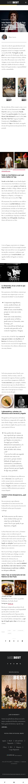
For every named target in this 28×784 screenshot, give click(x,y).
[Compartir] (5, 641)
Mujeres (18, 747)
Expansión (10, 743)
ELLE (10, 741)
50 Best (9, 630)
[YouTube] (17, 663)
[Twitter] (10, 663)
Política (18, 743)
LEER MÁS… (5, 727)
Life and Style (19, 741)
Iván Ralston (12, 175)
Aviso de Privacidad (7, 761)
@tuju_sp (10, 603)
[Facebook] (7, 663)
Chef (14, 630)
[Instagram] (13, 663)
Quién (4, 741)
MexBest (9, 633)
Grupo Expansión (14, 749)
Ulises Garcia (12, 37)
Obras (5, 747)
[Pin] (9, 641)
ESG (11, 747)
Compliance (16, 761)
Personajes (11, 19)
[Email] (13, 641)
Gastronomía (6, 19)
